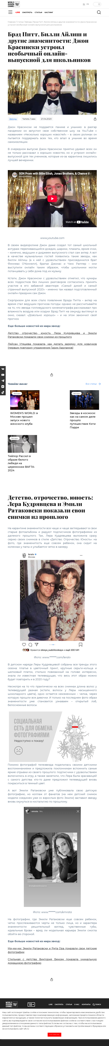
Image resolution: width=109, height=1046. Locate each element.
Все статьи (91, 384)
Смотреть (59, 1004)
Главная (11, 22)
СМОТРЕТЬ (27, 12)
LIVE (18, 12)
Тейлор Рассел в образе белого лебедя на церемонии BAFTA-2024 (21, 463)
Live (50, 1004)
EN (88, 4)
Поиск (98, 1004)
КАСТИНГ (49, 12)
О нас (76, 1004)
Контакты (86, 1004)
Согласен (54, 1034)
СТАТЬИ (38, 12)
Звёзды (28, 22)
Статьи (20, 22)
